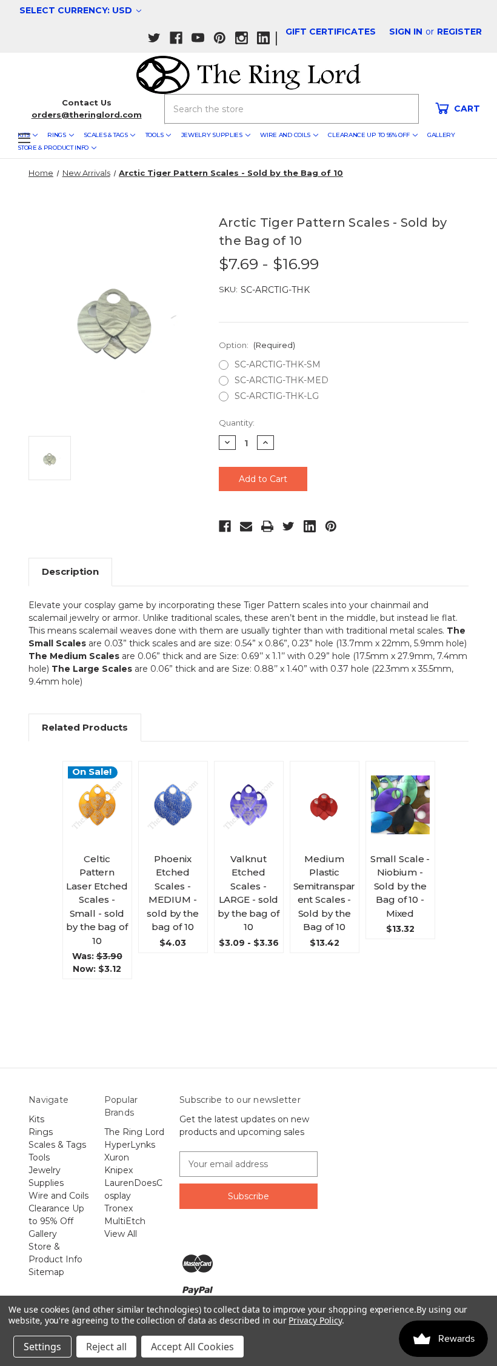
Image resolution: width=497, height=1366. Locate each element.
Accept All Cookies (192, 1346)
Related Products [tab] (85, 727)
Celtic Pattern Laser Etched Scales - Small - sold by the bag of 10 (97, 899)
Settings (42, 1346)
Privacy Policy (315, 1320)
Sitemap (46, 1272)
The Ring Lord (134, 1132)
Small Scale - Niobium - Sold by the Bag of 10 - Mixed (400, 886)
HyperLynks (129, 1144)
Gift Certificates (330, 31)
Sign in (405, 31)
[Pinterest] (331, 526)
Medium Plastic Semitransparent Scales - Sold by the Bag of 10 (324, 893)
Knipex (118, 1170)
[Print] (267, 526)
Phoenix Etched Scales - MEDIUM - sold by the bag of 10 (173, 893)
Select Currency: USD (77, 10)
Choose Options (97, 824)
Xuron (116, 1157)
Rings (56, 135)
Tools (154, 135)
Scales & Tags (105, 135)
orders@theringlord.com (87, 114)
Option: (257, 345)
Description (70, 571)
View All (120, 1233)
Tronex (118, 1208)
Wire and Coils (285, 135)
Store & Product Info (53, 148)
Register (459, 31)
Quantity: (237, 422)
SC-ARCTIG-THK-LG (277, 395)
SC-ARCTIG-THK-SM (278, 364)
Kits (36, 1119)
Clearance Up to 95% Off (368, 135)
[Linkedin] (310, 526)
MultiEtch (124, 1221)
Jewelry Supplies (211, 135)
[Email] (246, 526)
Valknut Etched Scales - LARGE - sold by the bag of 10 (248, 893)
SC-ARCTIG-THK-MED (282, 380)
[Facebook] (225, 526)
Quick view (101, 785)
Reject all (106, 1346)
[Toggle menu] (24, 138)
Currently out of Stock (400, 819)
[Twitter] (288, 526)
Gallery (441, 135)
